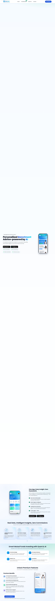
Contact (34, 1)
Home (18, 1)
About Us (29, 1)
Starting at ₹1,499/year (9, 596)
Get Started (48, 1)
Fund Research (24, 1)
